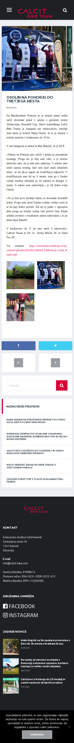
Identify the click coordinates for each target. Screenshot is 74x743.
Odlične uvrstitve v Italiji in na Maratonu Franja (35, 480)
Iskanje (61, 385)
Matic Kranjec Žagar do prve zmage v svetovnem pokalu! (31, 466)
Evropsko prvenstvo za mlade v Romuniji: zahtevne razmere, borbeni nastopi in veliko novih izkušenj (37, 436)
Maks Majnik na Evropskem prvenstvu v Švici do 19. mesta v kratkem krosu (36, 421)
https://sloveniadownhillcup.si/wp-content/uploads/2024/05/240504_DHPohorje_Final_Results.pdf (37, 250)
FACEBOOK (21, 606)
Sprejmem (37, 734)
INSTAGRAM (23, 615)
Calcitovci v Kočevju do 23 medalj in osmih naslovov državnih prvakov (35, 452)
